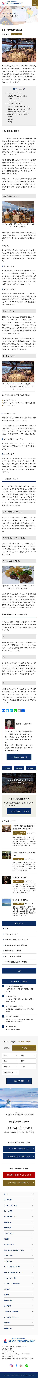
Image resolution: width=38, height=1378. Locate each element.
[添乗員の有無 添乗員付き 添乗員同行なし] (10, 1072)
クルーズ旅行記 (11, 8)
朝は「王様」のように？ (17, 96)
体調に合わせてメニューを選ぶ (17, 114)
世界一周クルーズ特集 (13, 956)
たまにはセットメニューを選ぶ (20, 109)
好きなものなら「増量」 (17, 111)
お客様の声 (7, 1228)
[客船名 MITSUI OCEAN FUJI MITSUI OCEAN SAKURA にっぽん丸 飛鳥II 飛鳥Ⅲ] (27, 1066)
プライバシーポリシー (11, 1317)
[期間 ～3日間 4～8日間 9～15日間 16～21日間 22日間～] (27, 1061)
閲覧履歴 (7, 1323)
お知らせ (7, 1239)
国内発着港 (7, 1222)
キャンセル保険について (12, 1267)
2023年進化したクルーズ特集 (16, 962)
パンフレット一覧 (9, 1278)
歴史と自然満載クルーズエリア (16, 939)
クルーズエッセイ (22, 8)
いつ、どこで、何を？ (14, 93)
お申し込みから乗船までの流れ (14, 1250)
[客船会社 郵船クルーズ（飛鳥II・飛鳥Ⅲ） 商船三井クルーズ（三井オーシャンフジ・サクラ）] (10, 1066)
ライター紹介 (8, 1261)
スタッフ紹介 (8, 1256)
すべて (7, 928)
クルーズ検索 (8, 1211)
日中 (10, 119)
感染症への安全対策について (13, 1272)
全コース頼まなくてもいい (18, 106)
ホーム (3, 8)
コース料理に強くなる (14, 104)
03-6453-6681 (19, 1127)
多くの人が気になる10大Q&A (16, 945)
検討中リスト (8, 1328)
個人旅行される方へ (10, 1217)
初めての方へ (8, 1200)
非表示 (21, 89)
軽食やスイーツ (14, 98)
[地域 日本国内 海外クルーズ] (10, 1061)
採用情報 (7, 1295)
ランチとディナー (15, 101)
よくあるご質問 (9, 1244)
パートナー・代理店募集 (12, 1284)
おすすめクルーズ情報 (13, 951)
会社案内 (7, 1289)
